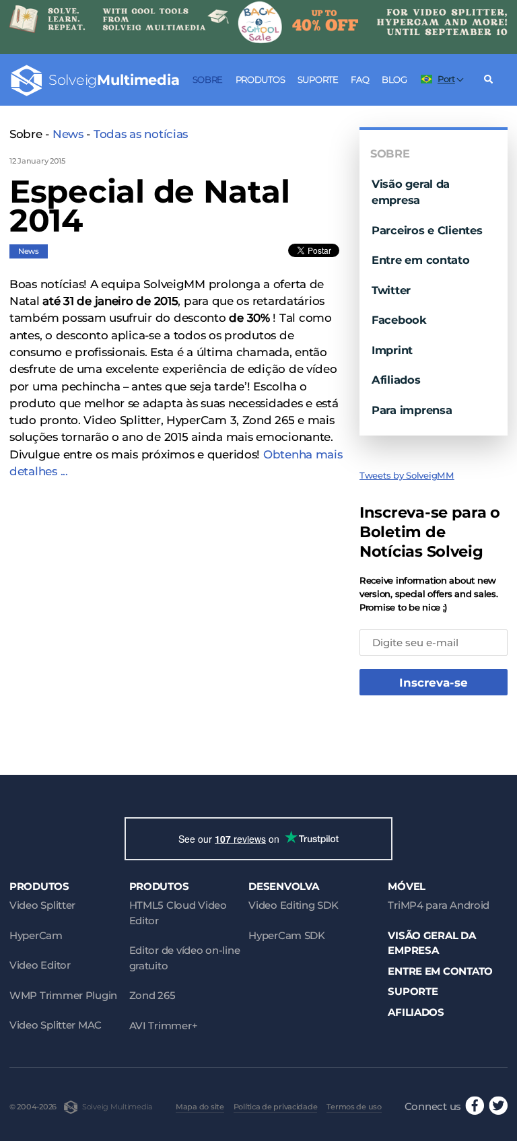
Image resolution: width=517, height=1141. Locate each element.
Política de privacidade (276, 1106)
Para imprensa (412, 410)
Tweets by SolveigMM (406, 475)
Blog (394, 79)
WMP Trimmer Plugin (63, 995)
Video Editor (40, 965)
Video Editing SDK (293, 905)
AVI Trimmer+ (163, 1025)
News (68, 134)
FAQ (360, 79)
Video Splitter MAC (55, 1024)
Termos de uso (353, 1106)
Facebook (399, 319)
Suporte (318, 79)
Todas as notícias (141, 134)
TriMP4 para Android (438, 905)
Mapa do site (200, 1106)
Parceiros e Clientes (427, 230)
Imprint (392, 350)
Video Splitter (42, 905)
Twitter (391, 290)
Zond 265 (152, 995)
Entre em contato (421, 260)
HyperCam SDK (286, 935)
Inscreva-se (433, 682)
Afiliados (396, 379)
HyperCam (36, 935)
